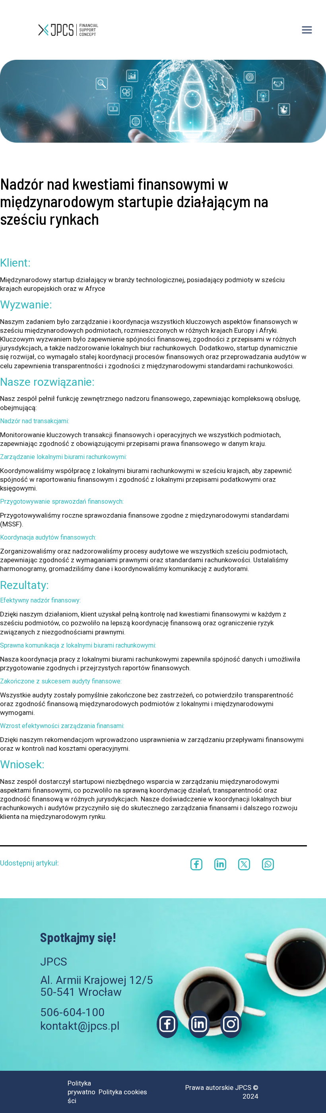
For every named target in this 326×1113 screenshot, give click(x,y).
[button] (196, 864)
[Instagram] (231, 1024)
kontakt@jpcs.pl (80, 1026)
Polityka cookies (123, 1092)
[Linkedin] (199, 1024)
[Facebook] (167, 1024)
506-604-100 (72, 1012)
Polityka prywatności (81, 1092)
